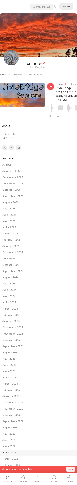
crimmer (34, 63)
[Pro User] (43, 63)
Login (66, 6)
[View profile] (4, 147)
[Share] (58, 116)
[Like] (51, 116)
